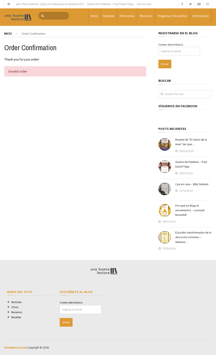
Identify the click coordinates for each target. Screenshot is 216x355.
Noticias (16, 302)
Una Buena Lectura (15, 347)
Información (200, 16)
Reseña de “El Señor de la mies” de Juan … (191, 142)
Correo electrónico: (171, 44)
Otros (15, 307)
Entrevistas (127, 16)
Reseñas (109, 16)
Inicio (94, 16)
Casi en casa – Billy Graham (149, 4)
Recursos (146, 16)
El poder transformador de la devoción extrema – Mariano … (193, 237)
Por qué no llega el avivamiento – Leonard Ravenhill (189, 210)
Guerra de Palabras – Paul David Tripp (107, 4)
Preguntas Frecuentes (172, 16)
